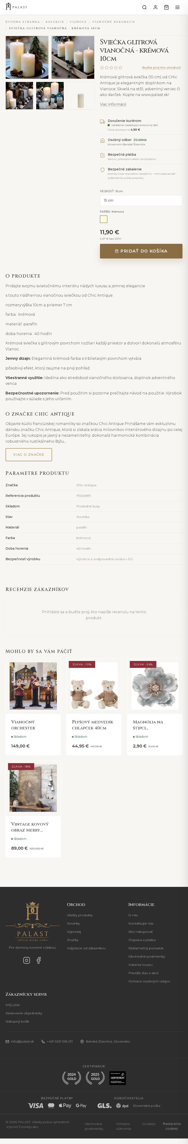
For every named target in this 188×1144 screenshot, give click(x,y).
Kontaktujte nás (140, 923)
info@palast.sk (22, 1041)
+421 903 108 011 (60, 1041)
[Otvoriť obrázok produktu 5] (80, 96)
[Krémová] (103, 219)
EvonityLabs (28, 1127)
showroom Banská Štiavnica (126, 144)
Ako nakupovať (140, 932)
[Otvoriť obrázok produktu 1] (27, 57)
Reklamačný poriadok (145, 948)
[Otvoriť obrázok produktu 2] (72, 57)
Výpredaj (74, 932)
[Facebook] (38, 960)
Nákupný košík (17, 1021)
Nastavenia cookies (172, 1126)
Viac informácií (113, 104)
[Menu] (177, 7)
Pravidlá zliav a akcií (143, 973)
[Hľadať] (144, 7)
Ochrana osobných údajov (149, 981)
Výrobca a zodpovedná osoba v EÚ (104, 559)
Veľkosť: (111, 191)
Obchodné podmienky (146, 956)
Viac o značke (28, 455)
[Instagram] (26, 960)
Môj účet (13, 1005)
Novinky (73, 923)
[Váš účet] (155, 7)
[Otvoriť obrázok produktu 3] (19, 96)
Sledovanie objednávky (24, 1013)
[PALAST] (17, 7)
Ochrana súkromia (123, 1126)
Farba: (112, 211)
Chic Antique (86, 485)
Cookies (148, 1124)
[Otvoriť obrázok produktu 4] (50, 96)
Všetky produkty (80, 915)
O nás (133, 915)
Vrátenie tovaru (140, 965)
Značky (72, 940)
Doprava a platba (142, 940)
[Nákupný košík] (166, 7)
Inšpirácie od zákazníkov (86, 948)
